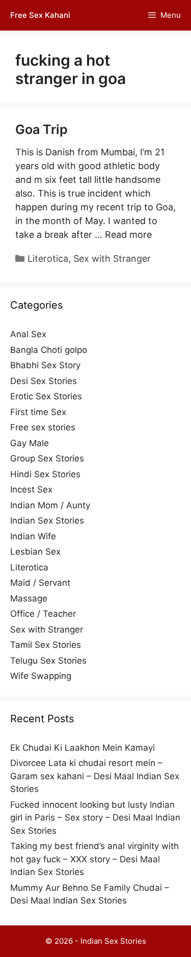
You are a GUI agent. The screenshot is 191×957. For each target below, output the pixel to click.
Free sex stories (42, 427)
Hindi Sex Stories (45, 474)
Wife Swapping (40, 676)
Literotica (48, 258)
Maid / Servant (40, 583)
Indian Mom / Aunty (50, 505)
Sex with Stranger (112, 258)
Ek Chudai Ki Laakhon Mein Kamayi (82, 748)
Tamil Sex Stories (45, 645)
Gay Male (29, 443)
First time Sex (38, 412)
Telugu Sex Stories (48, 660)
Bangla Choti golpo (48, 350)
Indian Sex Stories (47, 520)
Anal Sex (28, 334)
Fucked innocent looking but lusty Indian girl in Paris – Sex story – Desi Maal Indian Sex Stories (95, 818)
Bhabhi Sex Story (45, 365)
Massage (28, 598)
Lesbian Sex (35, 551)
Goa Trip (41, 129)
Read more (128, 234)
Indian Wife (33, 536)
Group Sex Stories (47, 458)
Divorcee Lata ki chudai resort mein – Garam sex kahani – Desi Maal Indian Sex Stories (94, 776)
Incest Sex (31, 489)
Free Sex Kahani (40, 15)
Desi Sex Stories (43, 381)
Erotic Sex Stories (46, 396)
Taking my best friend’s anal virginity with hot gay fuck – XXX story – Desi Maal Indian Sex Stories (94, 859)
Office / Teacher (43, 614)
